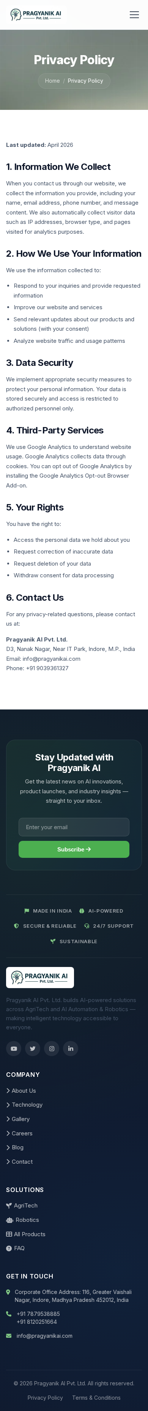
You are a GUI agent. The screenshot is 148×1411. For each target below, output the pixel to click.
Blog (18, 1147)
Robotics (27, 1219)
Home (52, 80)
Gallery (21, 1119)
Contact (22, 1161)
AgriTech (26, 1205)
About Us (24, 1090)
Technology (27, 1104)
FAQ (19, 1248)
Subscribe (71, 849)
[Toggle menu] (134, 14)
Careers (22, 1133)
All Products (30, 1234)
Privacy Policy (45, 1397)
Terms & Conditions (96, 1397)
